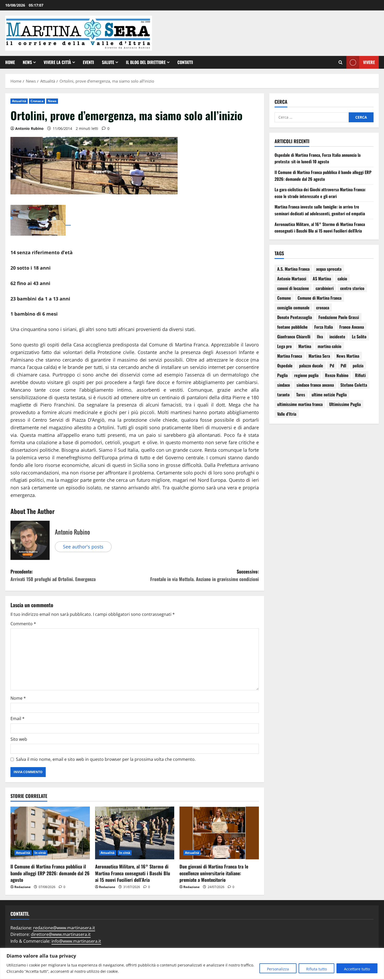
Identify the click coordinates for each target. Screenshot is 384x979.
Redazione (22, 887)
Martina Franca (289, 356)
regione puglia (306, 375)
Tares (300, 394)
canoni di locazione (293, 288)
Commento (23, 624)
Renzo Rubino (336, 375)
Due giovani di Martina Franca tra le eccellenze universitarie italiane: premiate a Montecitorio (213, 873)
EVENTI (88, 62)
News (27, 62)
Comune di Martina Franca (319, 298)
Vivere (369, 62)
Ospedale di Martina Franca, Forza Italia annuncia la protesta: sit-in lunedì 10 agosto (317, 158)
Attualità (19, 101)
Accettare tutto (357, 968)
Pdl (343, 365)
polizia (358, 365)
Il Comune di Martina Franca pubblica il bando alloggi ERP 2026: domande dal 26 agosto (50, 873)
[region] (192, 963)
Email (17, 718)
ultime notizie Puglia (329, 394)
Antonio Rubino (29, 128)
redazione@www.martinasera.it (64, 928)
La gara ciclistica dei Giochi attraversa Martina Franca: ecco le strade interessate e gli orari (320, 192)
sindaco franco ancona (315, 385)
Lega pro (284, 346)
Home (10, 62)
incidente (337, 336)
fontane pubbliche (292, 327)
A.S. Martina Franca (293, 269)
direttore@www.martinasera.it (61, 934)
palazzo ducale (311, 365)
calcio (342, 278)
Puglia (282, 375)
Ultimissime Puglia (345, 404)
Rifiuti (360, 375)
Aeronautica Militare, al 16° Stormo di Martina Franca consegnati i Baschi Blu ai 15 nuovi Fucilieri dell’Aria (132, 873)
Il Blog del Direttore (146, 62)
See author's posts (83, 546)
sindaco (283, 385)
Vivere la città (57, 62)
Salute (108, 62)
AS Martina (322, 278)
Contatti (185, 62)
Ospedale (285, 365)
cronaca (322, 307)
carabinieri (325, 288)
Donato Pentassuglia (294, 317)
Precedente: (53, 575)
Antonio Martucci (291, 278)
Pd (332, 365)
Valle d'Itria (286, 414)
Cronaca (37, 101)
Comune (284, 298)
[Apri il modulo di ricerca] (340, 62)
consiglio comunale (293, 307)
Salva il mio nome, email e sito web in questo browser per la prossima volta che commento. (106, 759)
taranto (283, 394)
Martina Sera (319, 356)
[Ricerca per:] (312, 117)
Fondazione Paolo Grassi (338, 317)
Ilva (320, 336)
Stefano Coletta (353, 385)
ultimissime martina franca (300, 404)
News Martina (347, 356)
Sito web (18, 739)
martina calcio (329, 346)
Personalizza (278, 968)
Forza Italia (323, 327)
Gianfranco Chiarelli (293, 336)
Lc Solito (359, 336)
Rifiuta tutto (316, 968)
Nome (18, 698)
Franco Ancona (351, 327)
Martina (304, 346)
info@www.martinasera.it (76, 941)
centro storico (352, 288)
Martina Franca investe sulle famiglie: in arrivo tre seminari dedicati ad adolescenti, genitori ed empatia (320, 210)
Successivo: (204, 575)
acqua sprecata (328, 269)
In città (40, 852)
